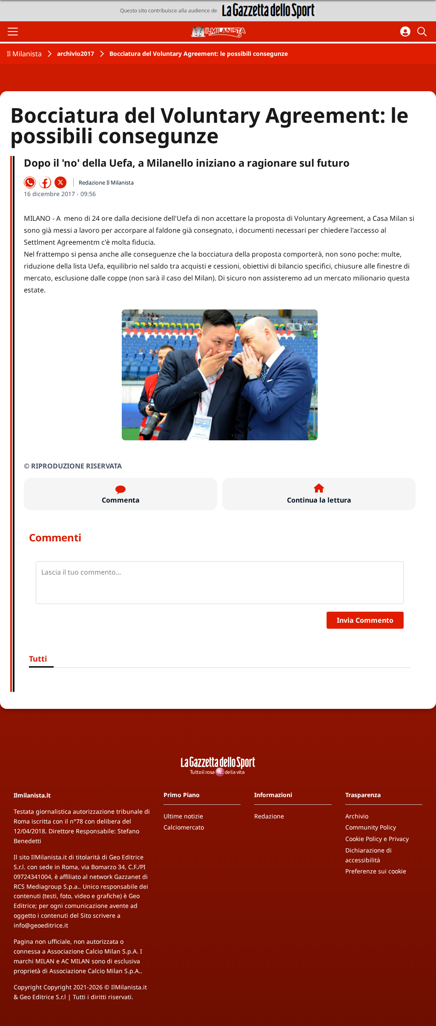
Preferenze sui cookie (375, 871)
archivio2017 (75, 53)
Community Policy (370, 827)
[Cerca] (423, 32)
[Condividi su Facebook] (45, 182)
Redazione (269, 816)
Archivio (356, 816)
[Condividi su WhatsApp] (30, 182)
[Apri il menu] (13, 32)
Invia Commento (365, 620)
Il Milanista (24, 53)
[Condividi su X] (60, 182)
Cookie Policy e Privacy (377, 839)
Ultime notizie (183, 816)
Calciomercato (184, 827)
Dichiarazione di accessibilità (368, 855)
